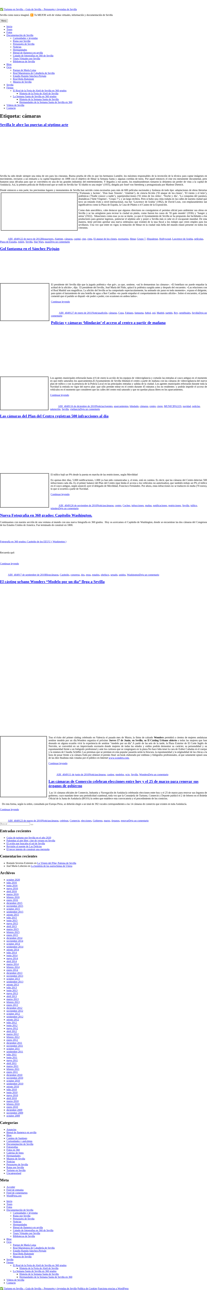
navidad (187, 406)
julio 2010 (11, 1089)
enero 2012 (12, 1040)
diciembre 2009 (14, 1110)
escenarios (123, 238)
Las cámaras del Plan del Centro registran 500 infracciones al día (54, 416)
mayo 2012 (12, 1028)
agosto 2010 (12, 1086)
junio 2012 (11, 1025)
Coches (126, 505)
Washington (133, 574)
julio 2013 (11, 987)
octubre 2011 (13, 1048)
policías (196, 406)
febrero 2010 (13, 1104)
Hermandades (20, 49)
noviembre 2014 (14, 941)
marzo (107, 820)
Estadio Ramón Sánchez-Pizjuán (29, 76)
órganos (115, 820)
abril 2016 (11, 891)
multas (148, 505)
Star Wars (39, 241)
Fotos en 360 (13, 1150)
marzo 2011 (12, 1066)
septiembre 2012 (14, 1016)
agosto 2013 (12, 984)
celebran (64, 820)
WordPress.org (14, 1195)
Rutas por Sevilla (21, 41)
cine (84, 238)
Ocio (8, 67)
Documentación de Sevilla (19, 35)
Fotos (9, 32)
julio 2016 (11, 882)
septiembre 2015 (14, 911)
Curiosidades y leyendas (25, 38)
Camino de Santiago (16, 1138)
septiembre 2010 (14, 1083)
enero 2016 (12, 900)
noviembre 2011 (14, 1045)
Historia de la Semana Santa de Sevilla (39, 99)
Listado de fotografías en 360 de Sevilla (33, 55)
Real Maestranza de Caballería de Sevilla (34, 73)
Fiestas (9, 87)
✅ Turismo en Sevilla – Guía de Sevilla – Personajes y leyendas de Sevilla (38, 9)
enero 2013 (12, 1005)
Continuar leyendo (60, 301)
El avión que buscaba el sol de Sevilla (25, 843)
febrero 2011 (12, 1069)
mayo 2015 (12, 923)
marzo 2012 (12, 1034)
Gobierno (98, 820)
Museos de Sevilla (22, 81)
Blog (8, 64)
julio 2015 (11, 917)
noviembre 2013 (14, 976)
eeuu (88, 574)
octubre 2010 (13, 1080)
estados (95, 574)
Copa (121, 312)
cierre (160, 406)
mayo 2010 (12, 1095)
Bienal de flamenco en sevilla (28, 52)
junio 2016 (11, 885)
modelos (119, 774)
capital (77, 238)
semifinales (185, 312)
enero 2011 (12, 1072)
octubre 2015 (13, 908)
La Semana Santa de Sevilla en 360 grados (34, 96)
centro (152, 406)
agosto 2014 (12, 949)
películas (198, 238)
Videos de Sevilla (15, 105)
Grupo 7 (141, 238)
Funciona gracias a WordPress (113, 1288)
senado (114, 574)
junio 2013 (11, 990)
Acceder (10, 1187)
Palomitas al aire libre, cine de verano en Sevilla (30, 840)
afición (103, 312)
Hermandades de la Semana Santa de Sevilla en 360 (45, 102)
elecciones (86, 820)
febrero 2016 (13, 897)
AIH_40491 (14, 238)
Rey (176, 312)
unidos (122, 574)
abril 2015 (11, 926)
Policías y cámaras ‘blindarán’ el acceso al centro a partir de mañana (108, 323)
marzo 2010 (12, 1101)
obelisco (105, 574)
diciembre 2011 (14, 1043)
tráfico (194, 505)
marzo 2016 (12, 894)
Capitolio (64, 574)
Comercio (75, 820)
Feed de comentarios (16, 1192)
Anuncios (11, 1129)
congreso (75, 574)
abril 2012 (11, 1031)
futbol (148, 312)
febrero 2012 (13, 1037)
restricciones (174, 505)
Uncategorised (13, 1173)
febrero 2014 (13, 967)
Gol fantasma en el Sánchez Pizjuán (29, 249)
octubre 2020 (13, 879)
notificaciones (160, 505)
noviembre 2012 (14, 1010)
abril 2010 (11, 1098)
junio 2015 (11, 920)
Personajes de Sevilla (23, 44)
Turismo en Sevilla (16, 1170)
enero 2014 (12, 970)
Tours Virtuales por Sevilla (26, 58)
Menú (3, 21)
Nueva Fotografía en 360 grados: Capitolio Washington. (46, 515)
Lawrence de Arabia (182, 238)
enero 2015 (12, 935)
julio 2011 (11, 1054)
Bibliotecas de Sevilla (24, 61)
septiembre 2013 (14, 981)
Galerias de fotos (15, 1152)
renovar (125, 820)
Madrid (160, 312)
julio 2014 (11, 952)
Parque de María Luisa (24, 70)
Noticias (17, 46)
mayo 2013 (12, 993)
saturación (55, 409)
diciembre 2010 (14, 1075)
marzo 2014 (12, 964)
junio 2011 (11, 1057)
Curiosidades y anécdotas (19, 1141)
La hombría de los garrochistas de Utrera (51, 866)
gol (153, 312)
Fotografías (12, 1147)
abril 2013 (11, 996)
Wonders (143, 774)
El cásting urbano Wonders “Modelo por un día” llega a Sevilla (52, 582)
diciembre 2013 (14, 973)
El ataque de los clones (105, 238)
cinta (89, 238)
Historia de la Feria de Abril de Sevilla (38, 93)
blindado (134, 406)
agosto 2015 (12, 914)
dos (83, 574)
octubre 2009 (13, 1115)
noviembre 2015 (14, 906)
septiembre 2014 (14, 946)
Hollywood (165, 238)
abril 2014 (11, 961)
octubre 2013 (13, 978)
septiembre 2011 (14, 1051)
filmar (133, 238)
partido (169, 312)
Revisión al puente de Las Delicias (24, 846)
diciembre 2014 (14, 938)
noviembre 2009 (14, 1112)
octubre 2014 (13, 943)
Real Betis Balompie (23, 79)
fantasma (139, 312)
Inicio (9, 26)
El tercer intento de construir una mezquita (27, 849)
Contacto (11, 108)
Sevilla (9, 84)
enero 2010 (12, 1107)
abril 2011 (11, 1063)
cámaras (68, 238)
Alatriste (58, 238)
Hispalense (152, 238)
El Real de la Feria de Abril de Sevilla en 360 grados (39, 90)
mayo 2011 (12, 1060)
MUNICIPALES (172, 406)
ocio (127, 774)
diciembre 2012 (14, 1008)
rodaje (21, 241)
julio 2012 (11, 1022)
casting (110, 774)
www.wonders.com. (119, 757)
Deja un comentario (60, 241)
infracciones (137, 505)
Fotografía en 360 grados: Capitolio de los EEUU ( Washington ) (33, 541)
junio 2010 (11, 1092)
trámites (55, 508)
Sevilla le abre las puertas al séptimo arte (34, 125)
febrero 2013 (13, 1002)
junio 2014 (11, 955)
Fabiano (129, 312)
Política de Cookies (87, 1288)
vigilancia (75, 409)
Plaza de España (8, 241)
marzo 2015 (12, 929)
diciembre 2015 (14, 903)
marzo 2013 (12, 999)
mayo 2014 (12, 958)
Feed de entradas (15, 1190)
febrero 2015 (13, 932)
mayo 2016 (12, 888)
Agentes (108, 406)
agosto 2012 (12, 1019)
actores (49, 238)
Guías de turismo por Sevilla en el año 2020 (28, 837)
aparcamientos (121, 406)
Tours (9, 29)
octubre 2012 (13, 1013)
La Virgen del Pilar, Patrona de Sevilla (56, 863)
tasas (47, 241)
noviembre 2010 (14, 1077)
